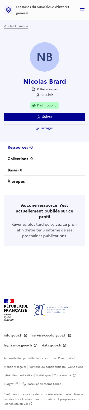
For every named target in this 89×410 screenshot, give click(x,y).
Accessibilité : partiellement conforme (30, 358)
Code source (62, 375)
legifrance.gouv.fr (18, 345)
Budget (9, 384)
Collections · (20, 160)
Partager (46, 128)
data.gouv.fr (52, 345)
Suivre (47, 116)
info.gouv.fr (13, 335)
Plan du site (66, 358)
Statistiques (44, 375)
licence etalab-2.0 (16, 404)
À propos (16, 181)
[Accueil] (51, 310)
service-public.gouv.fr (49, 335)
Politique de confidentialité (47, 367)
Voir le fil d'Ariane (16, 26)
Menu (82, 8)
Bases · (14, 171)
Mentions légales (15, 367)
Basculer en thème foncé (44, 384)
